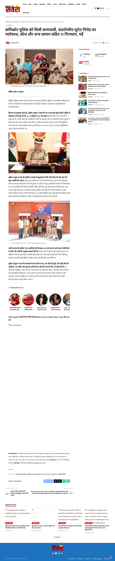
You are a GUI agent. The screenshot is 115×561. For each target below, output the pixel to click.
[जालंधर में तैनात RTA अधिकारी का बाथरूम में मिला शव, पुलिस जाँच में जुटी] (82, 103)
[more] (93, 8)
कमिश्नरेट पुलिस (62, 474)
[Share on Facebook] (101, 42)
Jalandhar (9, 25)
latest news (47, 474)
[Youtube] (86, 62)
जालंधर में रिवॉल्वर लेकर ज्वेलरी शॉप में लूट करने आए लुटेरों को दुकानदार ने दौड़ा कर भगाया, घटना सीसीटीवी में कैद (98, 110)
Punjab (89, 81)
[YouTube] (98, 8)
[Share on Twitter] (103, 42)
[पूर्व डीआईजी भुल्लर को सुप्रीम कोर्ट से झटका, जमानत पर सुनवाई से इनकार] (82, 79)
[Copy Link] (108, 42)
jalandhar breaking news (28, 474)
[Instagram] (101, 8)
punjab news (54, 474)
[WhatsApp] (103, 8)
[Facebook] (96, 8)
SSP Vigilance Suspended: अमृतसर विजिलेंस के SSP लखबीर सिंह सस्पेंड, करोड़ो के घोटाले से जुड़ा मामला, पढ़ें (99, 119)
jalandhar (18, 474)
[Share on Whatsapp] (106, 42)
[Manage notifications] (111, 557)
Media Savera (15, 43)
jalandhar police (39, 474)
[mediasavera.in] (12, 8)
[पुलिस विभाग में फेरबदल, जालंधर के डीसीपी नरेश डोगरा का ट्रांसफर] (82, 95)
